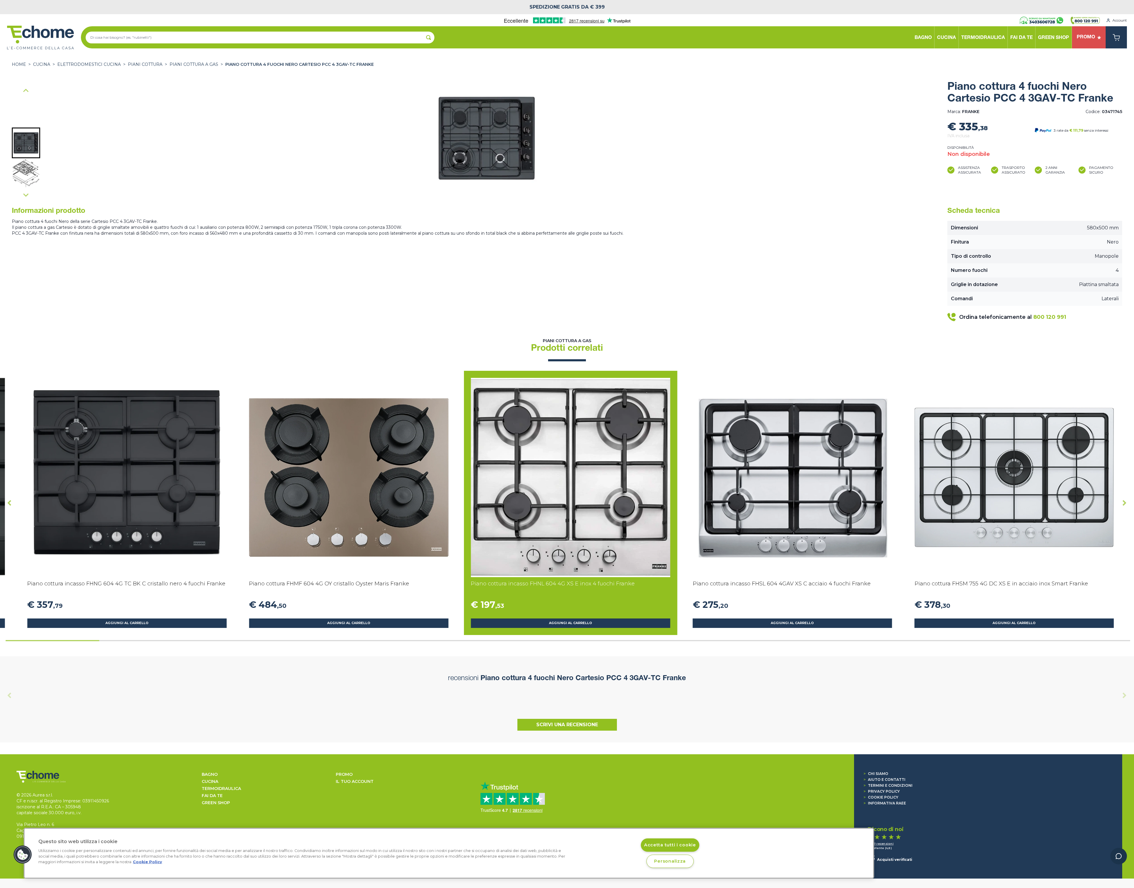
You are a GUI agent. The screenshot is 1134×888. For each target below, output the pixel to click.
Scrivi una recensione (567, 724)
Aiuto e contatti (884, 779)
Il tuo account (355, 781)
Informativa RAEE (884, 803)
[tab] (52, 640)
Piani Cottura (145, 64)
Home (19, 64)
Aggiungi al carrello (127, 623)
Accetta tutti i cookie (670, 845)
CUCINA (41, 64)
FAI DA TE (212, 795)
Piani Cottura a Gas (194, 64)
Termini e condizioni (888, 785)
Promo (344, 774)
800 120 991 (1049, 317)
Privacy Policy (881, 791)
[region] (449, 853)
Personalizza (670, 861)
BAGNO (210, 774)
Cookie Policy (880, 797)
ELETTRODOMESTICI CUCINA (89, 64)
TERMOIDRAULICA (221, 788)
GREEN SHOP (216, 802)
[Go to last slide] (26, 91)
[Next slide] (26, 195)
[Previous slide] (9, 695)
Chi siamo (875, 773)
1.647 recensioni (881, 843)
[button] (26, 143)
